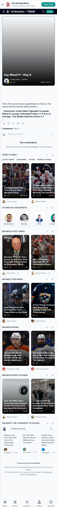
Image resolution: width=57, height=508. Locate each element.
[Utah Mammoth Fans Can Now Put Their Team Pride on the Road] (15, 300)
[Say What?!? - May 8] (28, 51)
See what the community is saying (21, 423)
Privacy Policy (32, 474)
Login (50, 12)
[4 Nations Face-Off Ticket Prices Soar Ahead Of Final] (15, 180)
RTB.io (28, 469)
